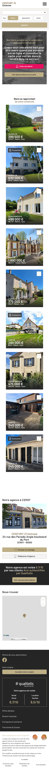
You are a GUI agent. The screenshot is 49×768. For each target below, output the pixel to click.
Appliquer (24, 25)
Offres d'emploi (8, 711)
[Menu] (45, 3)
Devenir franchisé (9, 716)
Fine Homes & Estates (11, 727)
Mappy (24, 639)
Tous (4, 18)
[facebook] (4, 660)
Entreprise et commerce (12, 722)
